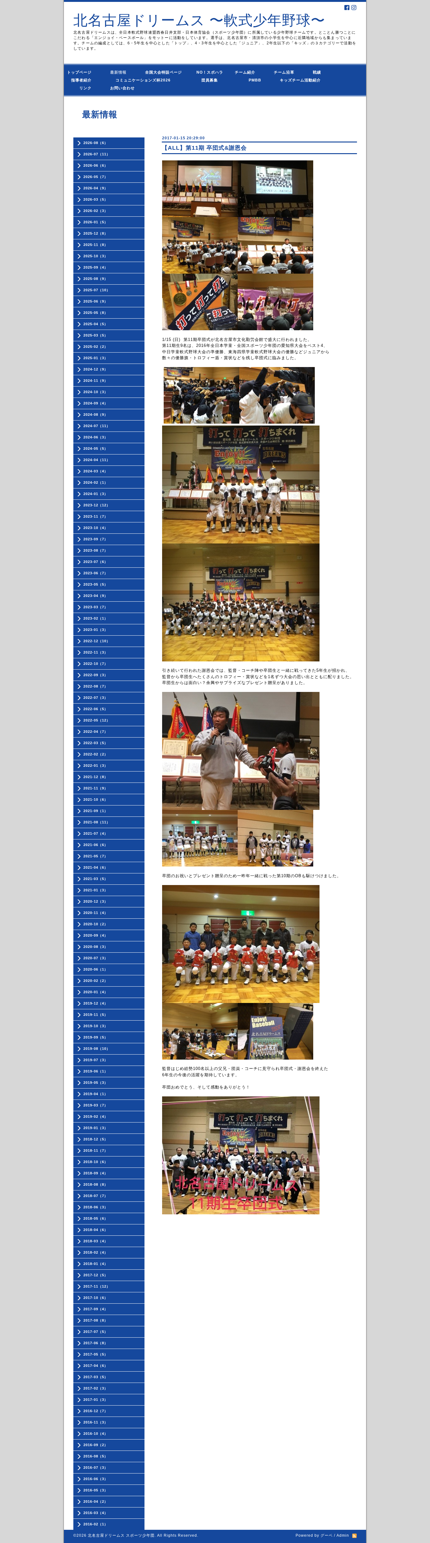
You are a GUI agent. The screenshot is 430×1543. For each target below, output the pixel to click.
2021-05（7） (95, 856)
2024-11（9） (95, 380)
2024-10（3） (95, 392)
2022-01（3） (95, 765)
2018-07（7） (95, 1196)
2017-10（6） (95, 1298)
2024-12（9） (95, 369)
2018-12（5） (95, 1139)
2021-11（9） (95, 788)
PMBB (248, 80)
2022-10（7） (95, 664)
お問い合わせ (128, 88)
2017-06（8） (95, 1343)
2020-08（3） (95, 947)
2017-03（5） (95, 1377)
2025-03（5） (95, 335)
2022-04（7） (95, 731)
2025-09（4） (95, 267)
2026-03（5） (95, 199)
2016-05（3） (95, 1490)
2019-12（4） (95, 1003)
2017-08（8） (95, 1320)
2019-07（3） (95, 1060)
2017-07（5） (95, 1332)
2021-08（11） (96, 822)
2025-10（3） (95, 256)
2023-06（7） (95, 573)
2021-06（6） (95, 845)
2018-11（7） (95, 1150)
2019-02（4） (95, 1116)
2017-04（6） (95, 1366)
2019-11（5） (95, 1015)
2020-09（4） (95, 935)
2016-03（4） (95, 1513)
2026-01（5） (95, 222)
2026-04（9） (95, 188)
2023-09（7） (95, 539)
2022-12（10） (96, 641)
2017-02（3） (95, 1388)
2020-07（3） (95, 958)
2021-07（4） (95, 833)
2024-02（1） (95, 482)
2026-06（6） (95, 165)
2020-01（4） (95, 992)
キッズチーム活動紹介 (300, 80)
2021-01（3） (95, 890)
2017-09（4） (95, 1309)
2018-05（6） (95, 1218)
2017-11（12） (96, 1286)
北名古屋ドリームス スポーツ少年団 (121, 1535)
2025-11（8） (95, 245)
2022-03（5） (95, 743)
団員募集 (203, 80)
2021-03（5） (95, 879)
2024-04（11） (96, 460)
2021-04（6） (95, 867)
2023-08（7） (95, 550)
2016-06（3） (95, 1479)
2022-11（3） (95, 652)
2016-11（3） (95, 1422)
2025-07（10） (96, 290)
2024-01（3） (95, 494)
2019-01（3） (95, 1128)
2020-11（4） (95, 913)
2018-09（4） (95, 1173)
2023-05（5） (95, 584)
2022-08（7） (95, 686)
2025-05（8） (95, 313)
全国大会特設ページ (165, 72)
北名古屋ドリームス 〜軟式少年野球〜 (199, 20)
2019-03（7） (95, 1105)
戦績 (319, 72)
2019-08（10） (96, 1048)
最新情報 (120, 72)
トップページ (83, 72)
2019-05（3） (95, 1082)
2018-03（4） (95, 1241)
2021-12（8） (95, 777)
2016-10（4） (95, 1433)
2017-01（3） (95, 1399)
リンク (85, 88)
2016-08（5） (95, 1456)
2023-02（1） (95, 618)
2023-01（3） (95, 630)
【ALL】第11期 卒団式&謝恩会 (204, 148)
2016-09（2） (95, 1445)
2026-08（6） (95, 143)
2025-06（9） (95, 301)
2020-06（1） (95, 969)
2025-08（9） (95, 279)
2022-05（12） (96, 720)
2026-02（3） (95, 211)
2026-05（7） (95, 177)
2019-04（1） (95, 1094)
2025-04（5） (95, 324)
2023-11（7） (95, 516)
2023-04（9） (95, 596)
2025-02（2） (95, 346)
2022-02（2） (95, 754)
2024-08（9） (95, 414)
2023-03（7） (95, 607)
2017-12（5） (95, 1275)
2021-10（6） (95, 799)
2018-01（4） (95, 1264)
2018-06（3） (95, 1207)
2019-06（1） (95, 1071)
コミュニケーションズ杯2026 (138, 80)
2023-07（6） (95, 562)
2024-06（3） (95, 437)
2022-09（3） (95, 675)
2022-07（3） (95, 697)
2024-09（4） (95, 403)
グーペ (326, 1535)
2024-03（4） (95, 471)
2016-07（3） (95, 1467)
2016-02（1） (95, 1524)
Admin (343, 1535)
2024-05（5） (95, 448)
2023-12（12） (96, 505)
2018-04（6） (95, 1230)
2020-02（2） (95, 981)
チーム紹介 (246, 72)
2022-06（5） (95, 709)
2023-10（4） (95, 528)
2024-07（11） (96, 426)
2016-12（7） (95, 1411)
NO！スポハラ (209, 72)
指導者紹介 (83, 80)
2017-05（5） (95, 1354)
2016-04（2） (95, 1501)
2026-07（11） (96, 154)
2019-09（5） (95, 1037)
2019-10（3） (95, 1026)
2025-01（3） (95, 358)
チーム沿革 (286, 72)
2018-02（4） (95, 1252)
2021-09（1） (95, 811)
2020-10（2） (95, 924)
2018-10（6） (95, 1162)
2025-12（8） (95, 233)
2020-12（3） (95, 901)
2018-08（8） (95, 1184)
